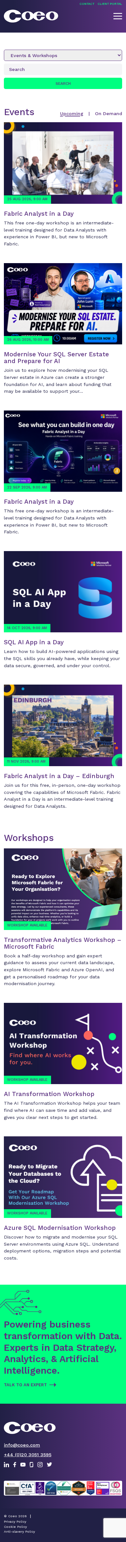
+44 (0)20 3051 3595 (27, 1454)
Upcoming (71, 113)
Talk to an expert (25, 1384)
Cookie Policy (15, 1527)
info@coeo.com (22, 1445)
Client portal (110, 3)
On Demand (108, 113)
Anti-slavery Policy (19, 1531)
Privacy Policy (15, 1521)
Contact (86, 3)
